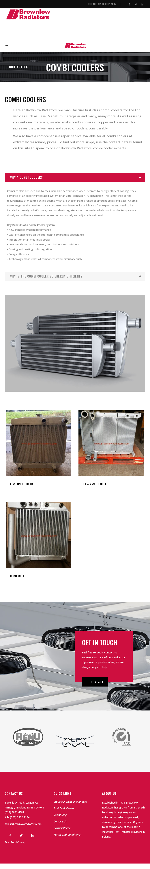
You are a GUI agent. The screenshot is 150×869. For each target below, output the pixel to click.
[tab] (75, 177)
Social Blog (60, 815)
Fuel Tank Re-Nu (63, 808)
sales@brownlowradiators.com (23, 824)
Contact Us (60, 821)
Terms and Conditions (66, 834)
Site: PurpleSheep (15, 842)
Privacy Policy (61, 828)
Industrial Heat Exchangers (70, 801)
